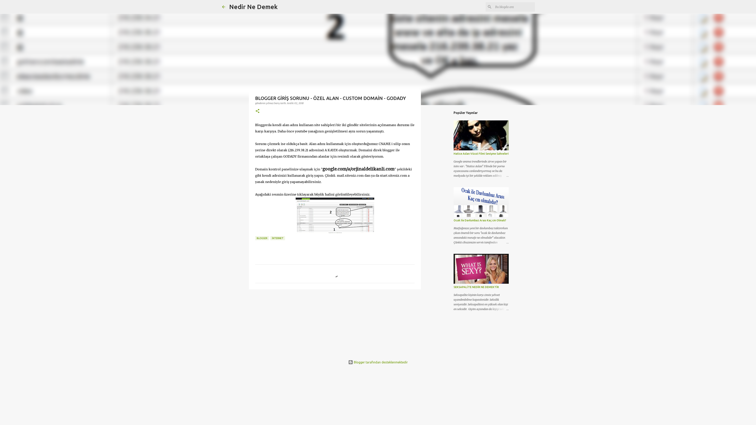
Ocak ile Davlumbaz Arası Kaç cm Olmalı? (480, 220)
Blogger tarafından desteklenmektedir (380, 362)
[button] (257, 111)
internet (278, 238)
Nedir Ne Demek (253, 6)
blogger (262, 238)
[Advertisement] (334, 322)
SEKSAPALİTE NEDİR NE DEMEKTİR (476, 287)
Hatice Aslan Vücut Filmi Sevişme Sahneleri (481, 153)
